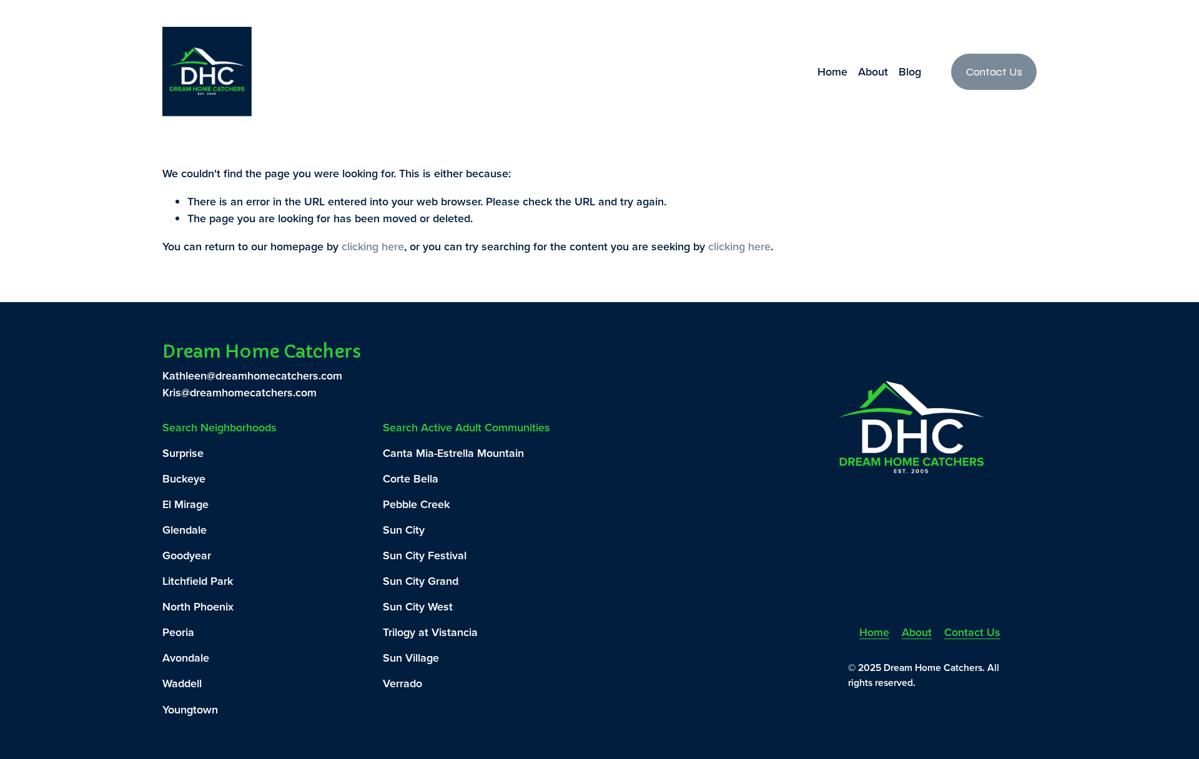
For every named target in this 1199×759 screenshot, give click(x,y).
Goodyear (186, 555)
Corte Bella (410, 478)
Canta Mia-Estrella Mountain (453, 453)
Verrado (402, 683)
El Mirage (185, 504)
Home (832, 71)
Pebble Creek (416, 504)
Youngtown (190, 709)
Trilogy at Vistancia (430, 632)
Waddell (182, 683)
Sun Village (411, 657)
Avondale (185, 657)
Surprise (183, 453)
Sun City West (418, 606)
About (873, 71)
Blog (910, 71)
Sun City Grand (420, 581)
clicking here (373, 246)
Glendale (184, 529)
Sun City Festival (424, 555)
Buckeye (183, 478)
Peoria (178, 632)
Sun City (404, 529)
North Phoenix (198, 606)
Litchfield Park (197, 581)
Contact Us (994, 72)
